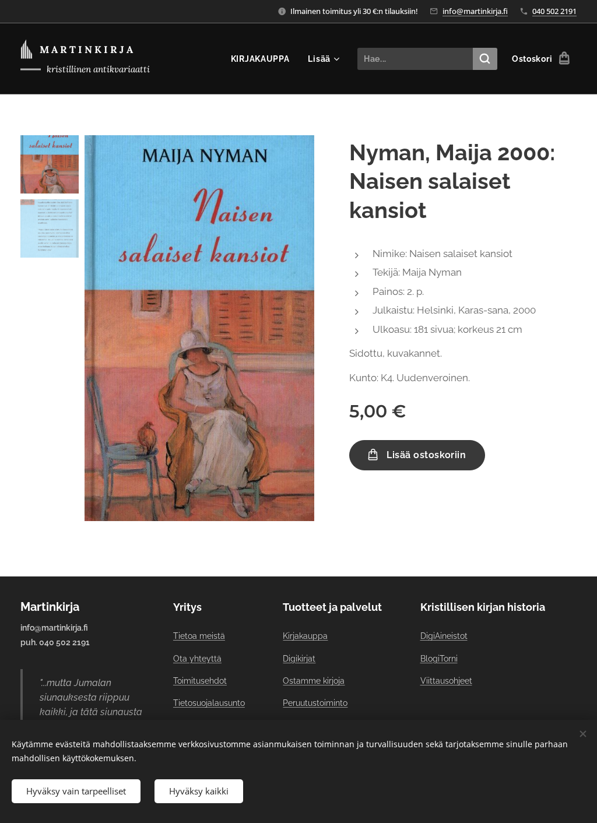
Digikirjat (299, 658)
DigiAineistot (444, 636)
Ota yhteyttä (197, 658)
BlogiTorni (439, 658)
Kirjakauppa (305, 636)
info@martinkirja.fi (475, 11)
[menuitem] (263, 58)
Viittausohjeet (446, 680)
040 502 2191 (554, 11)
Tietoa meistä (199, 636)
